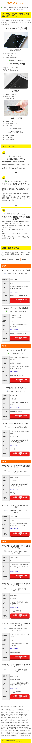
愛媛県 (24, 259)
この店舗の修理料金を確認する (20, 300)
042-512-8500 (14, 372)
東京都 (11, 259)
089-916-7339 (14, 688)
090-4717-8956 (14, 329)
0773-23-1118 (14, 489)
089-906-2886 (14, 571)
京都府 (17, 259)
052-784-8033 (14, 292)
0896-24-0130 (14, 607)
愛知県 (4, 259)
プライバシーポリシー (20, 741)
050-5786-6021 (14, 407)
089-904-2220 (14, 649)
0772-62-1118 (14, 529)
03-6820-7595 (14, 445)
